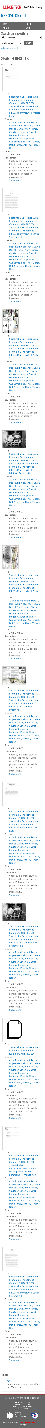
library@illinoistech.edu (11, 1423)
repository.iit (13, 15)
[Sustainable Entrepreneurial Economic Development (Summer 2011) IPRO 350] (14, 1040)
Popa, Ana (26, 141)
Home (5, 23)
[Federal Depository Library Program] (34, 1418)
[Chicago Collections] (16, 1418)
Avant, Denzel (31, 122)
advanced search (9, 48)
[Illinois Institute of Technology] (23, 1398)
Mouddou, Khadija (18, 138)
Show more (15, 180)
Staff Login (22, 1425)
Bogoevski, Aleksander (20, 125)
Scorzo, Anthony (22, 144)
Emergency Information (30, 1423)
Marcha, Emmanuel (19, 135)
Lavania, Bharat (28, 132)
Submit (6, 27)
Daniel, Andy (23, 128)
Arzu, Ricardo (16, 122)
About (29, 27)
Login (28, 23)
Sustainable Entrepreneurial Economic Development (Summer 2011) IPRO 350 (23, 1050)
